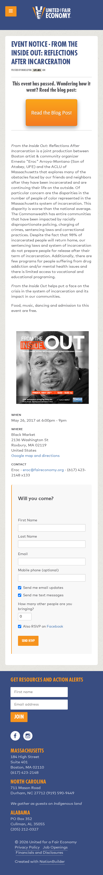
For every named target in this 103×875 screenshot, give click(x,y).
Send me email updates (43, 588)
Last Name (27, 536)
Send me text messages (43, 595)
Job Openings (55, 847)
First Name (27, 520)
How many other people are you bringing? (45, 606)
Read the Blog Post (51, 112)
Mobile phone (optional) (38, 570)
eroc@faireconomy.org (43, 470)
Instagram (27, 736)
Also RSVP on (43, 626)
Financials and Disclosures (39, 853)
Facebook (55, 626)
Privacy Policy (27, 847)
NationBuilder (52, 862)
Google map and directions (35, 456)
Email (23, 554)
